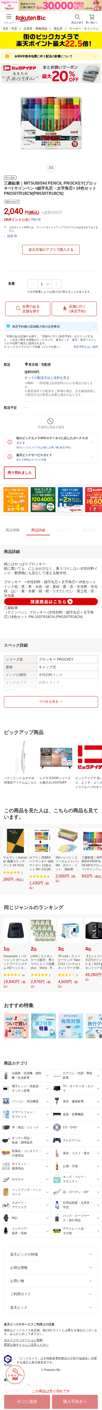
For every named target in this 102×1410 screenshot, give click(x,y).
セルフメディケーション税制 (23, 1340)
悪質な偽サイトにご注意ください (26, 1344)
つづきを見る (48, 701)
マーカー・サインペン (84, 28)
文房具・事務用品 (35, 28)
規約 (95, 346)
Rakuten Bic (31, 18)
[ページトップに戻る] (95, 1394)
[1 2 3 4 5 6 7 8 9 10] (44, 283)
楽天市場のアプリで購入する (51, 250)
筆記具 (58, 28)
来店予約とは (82, 346)
